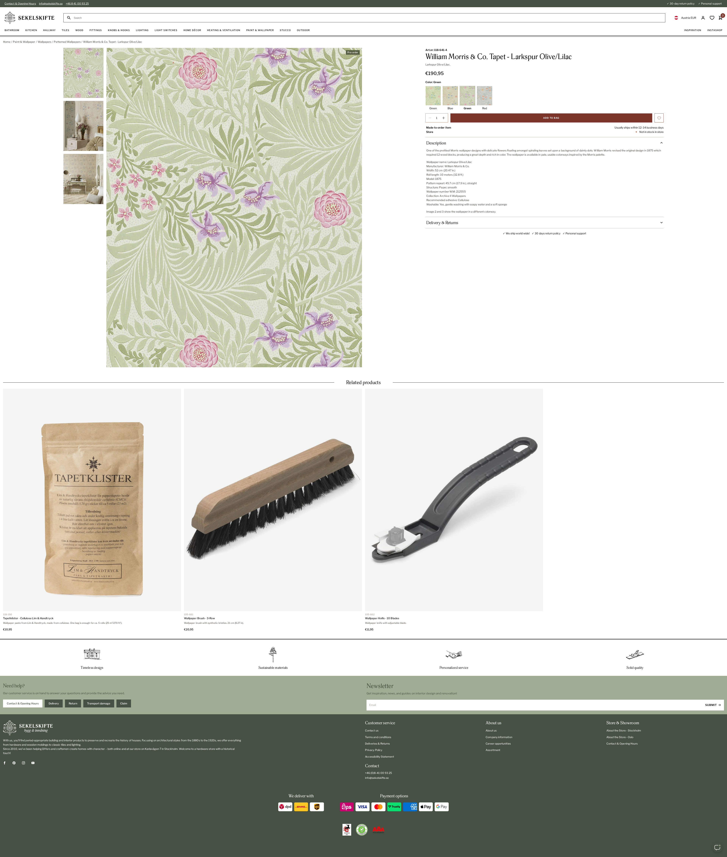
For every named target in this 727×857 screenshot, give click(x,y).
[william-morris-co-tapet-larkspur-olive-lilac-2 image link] (234, 207)
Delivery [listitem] (54, 703)
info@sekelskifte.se (51, 3)
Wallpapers (44, 41)
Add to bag (551, 117)
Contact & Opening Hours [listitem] (23, 703)
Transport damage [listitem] (98, 703)
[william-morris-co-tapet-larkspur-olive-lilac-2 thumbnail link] (83, 73)
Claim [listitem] (123, 703)
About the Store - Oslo (619, 737)
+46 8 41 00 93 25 (77, 3)
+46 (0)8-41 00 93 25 (378, 772)
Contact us (371, 730)
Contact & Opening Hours (20, 3)
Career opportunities (498, 743)
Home (6, 41)
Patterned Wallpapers (67, 41)
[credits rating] (378, 829)
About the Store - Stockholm (623, 730)
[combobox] (367, 17)
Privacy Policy (373, 750)
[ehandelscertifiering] (362, 830)
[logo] (29, 18)
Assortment (493, 750)
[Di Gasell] (346, 830)
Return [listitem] (73, 703)
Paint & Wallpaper (24, 41)
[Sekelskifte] (122, 727)
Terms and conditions (378, 737)
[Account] (703, 18)
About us (491, 730)
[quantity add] (443, 118)
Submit (711, 704)
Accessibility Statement (379, 756)
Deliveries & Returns (377, 743)
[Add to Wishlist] (659, 117)
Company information (499, 737)
